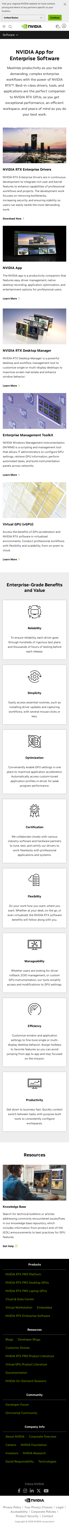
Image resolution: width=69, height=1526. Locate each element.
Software (9, 35)
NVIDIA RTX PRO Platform (23, 1274)
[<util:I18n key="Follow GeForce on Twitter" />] (38, 1491)
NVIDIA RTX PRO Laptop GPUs (26, 1291)
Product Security (27, 1516)
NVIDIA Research (34, 1453)
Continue (55, 17)
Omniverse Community (21, 1413)
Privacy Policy (12, 1507)
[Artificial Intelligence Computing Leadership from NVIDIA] (32, 26)
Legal (59, 1507)
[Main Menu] (4, 26)
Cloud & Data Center (20, 1299)
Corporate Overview (42, 1436)
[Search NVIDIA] (10, 26)
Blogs (9, 1339)
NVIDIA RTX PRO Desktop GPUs (27, 1282)
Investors (12, 1453)
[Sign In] (64, 26)
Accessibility (19, 1511)
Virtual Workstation (19, 1307)
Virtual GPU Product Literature (26, 1364)
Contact (47, 1516)
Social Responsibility (20, 1461)
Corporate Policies (43, 1511)
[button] (57, 27)
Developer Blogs (29, 1339)
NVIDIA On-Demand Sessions (26, 1381)
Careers (11, 1445)
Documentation (16, 1372)
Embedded (44, 1307)
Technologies (47, 1461)
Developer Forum (17, 1404)
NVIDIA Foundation (34, 1445)
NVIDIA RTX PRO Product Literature (30, 1356)
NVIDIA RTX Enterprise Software (28, 1316)
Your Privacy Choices (38, 1507)
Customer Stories (18, 1348)
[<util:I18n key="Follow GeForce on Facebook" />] (19, 1491)
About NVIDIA (15, 1436)
